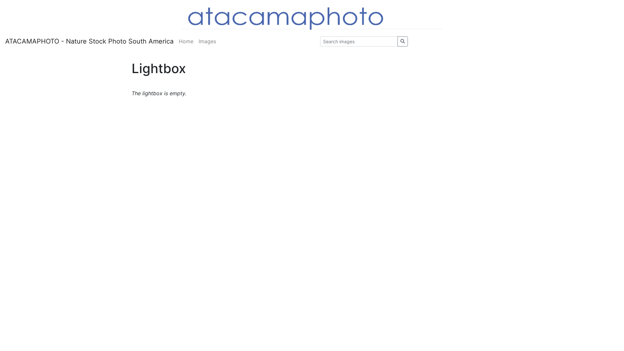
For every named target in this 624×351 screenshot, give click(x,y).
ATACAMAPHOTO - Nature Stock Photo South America (89, 41)
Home (186, 41)
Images (207, 41)
